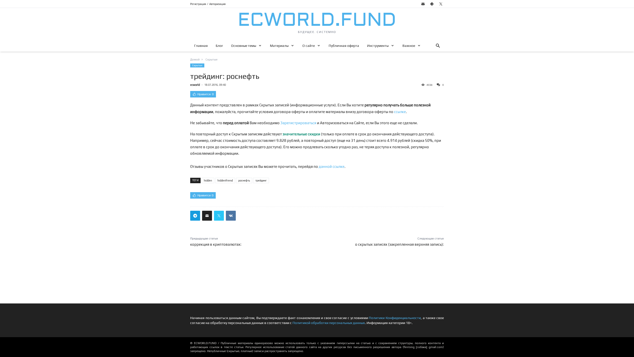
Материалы (279, 46)
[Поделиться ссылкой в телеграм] (195, 216)
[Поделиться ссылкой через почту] (207, 216)
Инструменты (378, 46)
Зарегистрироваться (298, 123)
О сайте (308, 46)
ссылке (400, 112)
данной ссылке (331, 166)
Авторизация (217, 3)
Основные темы (243, 46)
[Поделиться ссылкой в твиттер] (219, 216)
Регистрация (198, 3)
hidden (208, 180)
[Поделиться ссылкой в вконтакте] (231, 216)
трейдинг (261, 180)
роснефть (244, 180)
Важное (408, 46)
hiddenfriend (225, 180)
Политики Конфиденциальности (395, 318)
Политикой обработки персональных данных (328, 323)
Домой (195, 59)
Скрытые (197, 65)
